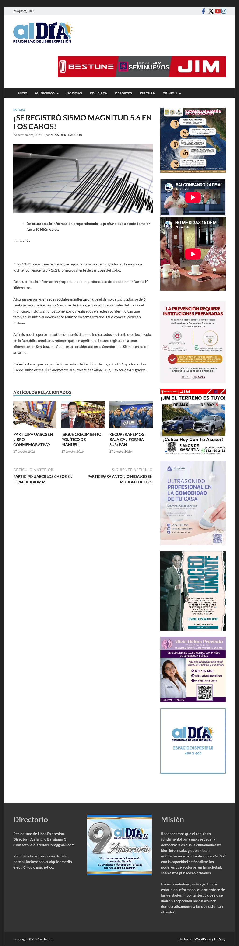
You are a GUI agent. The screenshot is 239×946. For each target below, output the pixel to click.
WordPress (202, 939)
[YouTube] (216, 11)
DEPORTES (123, 93)
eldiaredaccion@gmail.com (52, 845)
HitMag (219, 939)
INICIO (22, 93)
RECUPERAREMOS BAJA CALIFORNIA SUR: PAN (126, 439)
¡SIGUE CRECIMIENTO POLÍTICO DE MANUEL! (81, 439)
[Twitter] (210, 11)
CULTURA (147, 93)
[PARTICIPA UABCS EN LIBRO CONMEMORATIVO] (34, 416)
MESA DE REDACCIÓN (66, 135)
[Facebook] (203, 11)
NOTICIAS (74, 93)
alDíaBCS (46, 939)
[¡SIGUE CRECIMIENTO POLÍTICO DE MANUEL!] (83, 416)
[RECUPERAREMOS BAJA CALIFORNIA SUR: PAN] (131, 416)
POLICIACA (98, 93)
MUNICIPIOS (45, 93)
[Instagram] (223, 11)
